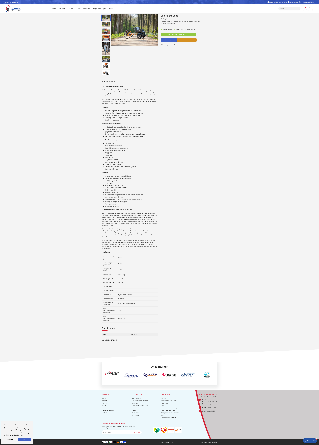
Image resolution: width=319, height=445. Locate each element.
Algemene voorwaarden (168, 418)
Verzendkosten (190, 21)
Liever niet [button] (10, 439)
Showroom (105, 408)
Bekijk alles (135, 415)
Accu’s (134, 408)
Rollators (135, 403)
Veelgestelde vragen (108, 410)
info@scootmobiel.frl (208, 411)
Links (162, 415)
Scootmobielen (136, 398)
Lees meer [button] (20, 435)
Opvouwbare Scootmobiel (140, 401)
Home (104, 398)
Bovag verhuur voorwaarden (170, 413)
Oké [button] (24, 439)
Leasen (104, 405)
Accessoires (135, 413)
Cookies (201, 442)
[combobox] (289, 8)
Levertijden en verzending (169, 408)
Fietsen (134, 410)
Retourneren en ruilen (168, 410)
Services (104, 403)
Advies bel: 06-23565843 (307, 2)
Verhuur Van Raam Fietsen (169, 401)
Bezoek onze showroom (11, 2)
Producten (105, 401)
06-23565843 (213, 407)
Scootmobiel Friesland (168, 442)
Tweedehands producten (140, 405)
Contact (104, 413)
